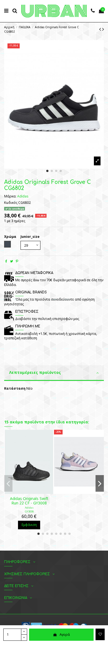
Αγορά (65, 634)
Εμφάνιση (29, 524)
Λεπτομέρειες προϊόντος (35, 372)
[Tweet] (11, 261)
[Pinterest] (17, 261)
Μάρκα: (10, 196)
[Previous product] (100, 29)
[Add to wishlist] (100, 634)
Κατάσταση (14, 388)
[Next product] (103, 29)
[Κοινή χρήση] (6, 261)
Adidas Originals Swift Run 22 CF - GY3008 (29, 501)
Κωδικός (10, 202)
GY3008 (29, 511)
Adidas (23, 196)
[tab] (54, 373)
